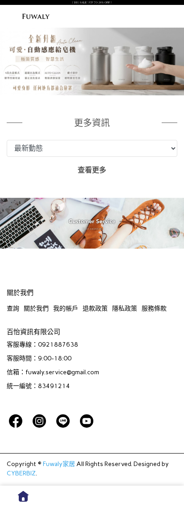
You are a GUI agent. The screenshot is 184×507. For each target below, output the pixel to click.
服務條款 (154, 308)
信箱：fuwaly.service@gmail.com (53, 372)
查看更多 (92, 170)
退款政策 (95, 308)
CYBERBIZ (21, 473)
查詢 (13, 308)
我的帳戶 (65, 308)
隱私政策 (124, 308)
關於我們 (36, 308)
